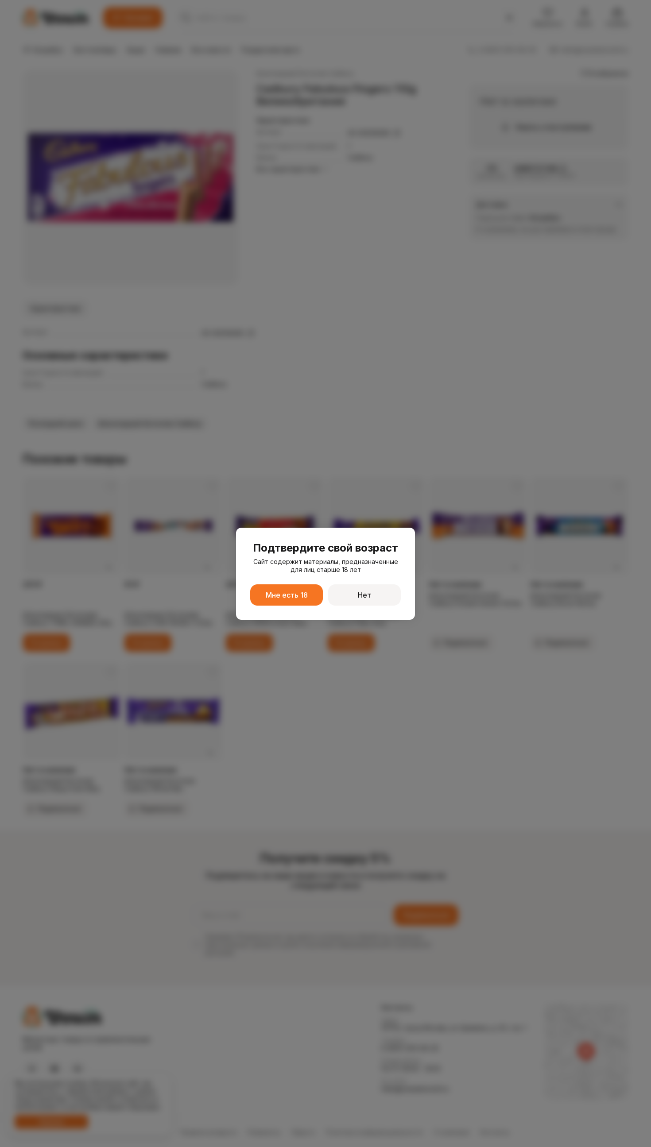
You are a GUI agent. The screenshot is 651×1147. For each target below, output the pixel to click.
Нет (364, 595)
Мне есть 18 (287, 595)
